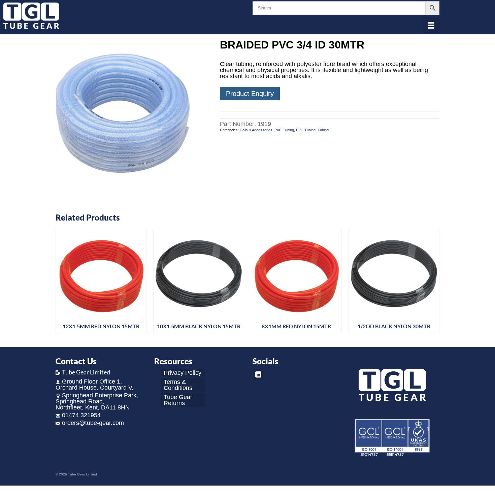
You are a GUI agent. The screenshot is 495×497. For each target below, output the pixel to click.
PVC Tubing (284, 130)
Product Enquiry (250, 93)
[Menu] (431, 26)
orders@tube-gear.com (93, 423)
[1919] (132, 115)
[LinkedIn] (258, 374)
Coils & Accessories (256, 130)
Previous (61, 283)
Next (433, 283)
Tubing (323, 130)
